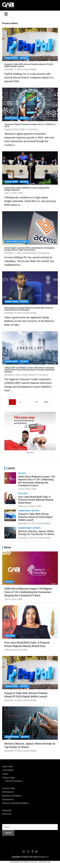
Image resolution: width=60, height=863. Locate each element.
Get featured (8, 792)
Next (46, 402)
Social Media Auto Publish (19, 862)
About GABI (7, 766)
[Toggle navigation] (6, 14)
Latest (10, 468)
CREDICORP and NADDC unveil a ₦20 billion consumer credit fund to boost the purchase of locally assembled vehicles (29, 370)
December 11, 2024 (13, 253)
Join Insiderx (8, 770)
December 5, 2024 (12, 375)
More (7, 547)
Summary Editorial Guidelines (15, 803)
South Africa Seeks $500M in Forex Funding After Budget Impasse (27, 189)
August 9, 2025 (11, 129)
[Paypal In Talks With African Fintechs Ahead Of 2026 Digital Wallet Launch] (30, 44)
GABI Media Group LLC (38, 857)
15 (36, 402)
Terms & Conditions (14, 781)
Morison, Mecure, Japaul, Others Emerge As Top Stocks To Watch (36, 533)
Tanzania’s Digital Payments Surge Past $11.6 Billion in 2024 (29, 125)
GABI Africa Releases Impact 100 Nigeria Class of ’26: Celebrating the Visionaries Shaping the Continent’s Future (36, 481)
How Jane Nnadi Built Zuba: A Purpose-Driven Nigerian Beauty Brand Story (35, 499)
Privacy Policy (8, 777)
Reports (24, 58)
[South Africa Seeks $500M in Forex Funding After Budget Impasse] (30, 168)
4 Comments (32, 129)
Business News (25, 528)
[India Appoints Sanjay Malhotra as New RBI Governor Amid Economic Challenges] (30, 288)
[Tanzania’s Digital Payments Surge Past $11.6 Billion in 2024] (30, 104)
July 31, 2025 (10, 193)
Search (5, 821)
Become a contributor (12, 796)
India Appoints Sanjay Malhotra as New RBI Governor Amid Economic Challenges (28, 309)
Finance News (11, 58)
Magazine (6, 810)
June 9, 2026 (24, 489)
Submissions (8, 799)
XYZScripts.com (45, 862)
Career (5, 774)
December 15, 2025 (13, 69)
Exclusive (23, 494)
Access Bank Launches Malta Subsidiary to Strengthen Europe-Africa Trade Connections (29, 249)
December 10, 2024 (13, 313)
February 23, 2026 (26, 506)
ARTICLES (6, 814)
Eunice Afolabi (29, 69)
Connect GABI (8, 788)
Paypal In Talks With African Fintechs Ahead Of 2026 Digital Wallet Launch (28, 65)
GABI (22, 129)
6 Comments (42, 375)
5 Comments (44, 253)
